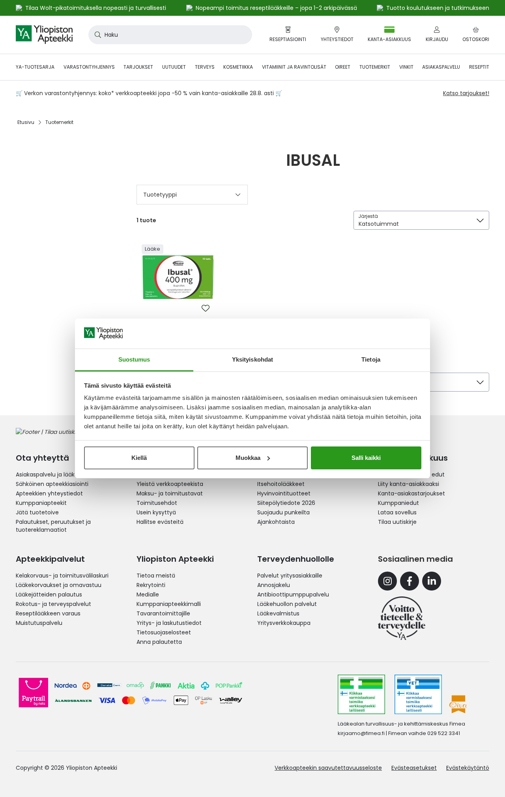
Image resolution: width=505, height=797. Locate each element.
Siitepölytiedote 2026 (286, 503)
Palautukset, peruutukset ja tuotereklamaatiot (53, 526)
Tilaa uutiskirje (397, 522)
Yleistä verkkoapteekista (170, 484)
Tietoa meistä (156, 575)
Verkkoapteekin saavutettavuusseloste (328, 768)
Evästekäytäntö (467, 768)
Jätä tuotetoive (37, 512)
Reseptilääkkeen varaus (48, 613)
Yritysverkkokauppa (283, 623)
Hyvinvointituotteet (283, 493)
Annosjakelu (273, 585)
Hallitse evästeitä (160, 522)
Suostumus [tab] (134, 359)
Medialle (148, 594)
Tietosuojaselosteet (164, 632)
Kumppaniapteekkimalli (169, 604)
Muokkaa (248, 457)
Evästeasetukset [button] (414, 768)
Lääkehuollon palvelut (287, 604)
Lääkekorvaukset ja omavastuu (58, 585)
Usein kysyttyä (156, 512)
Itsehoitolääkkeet (281, 484)
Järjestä (368, 216)
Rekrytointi (151, 585)
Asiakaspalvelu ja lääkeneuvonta (60, 474)
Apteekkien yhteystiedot (49, 493)
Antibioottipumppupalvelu (293, 594)
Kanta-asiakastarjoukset (411, 493)
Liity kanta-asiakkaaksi (408, 484)
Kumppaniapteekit (41, 503)
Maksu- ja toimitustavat (170, 493)
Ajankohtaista (276, 522)
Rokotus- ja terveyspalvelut (53, 604)
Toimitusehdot (157, 503)
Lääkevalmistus (278, 613)
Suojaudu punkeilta (283, 512)
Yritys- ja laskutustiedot (169, 623)
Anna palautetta (159, 642)
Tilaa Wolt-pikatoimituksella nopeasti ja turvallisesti (95, 8)
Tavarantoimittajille (163, 613)
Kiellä (139, 457)
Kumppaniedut (398, 503)
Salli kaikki (366, 457)
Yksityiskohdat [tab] (252, 359)
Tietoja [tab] (370, 359)
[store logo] (44, 34)
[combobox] (170, 34)
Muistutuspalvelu (39, 623)
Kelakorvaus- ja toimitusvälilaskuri (62, 575)
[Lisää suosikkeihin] (205, 308)
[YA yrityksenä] (401, 618)
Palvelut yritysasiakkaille (289, 575)
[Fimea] (361, 694)
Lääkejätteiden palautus (49, 594)
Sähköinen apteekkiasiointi (52, 484)
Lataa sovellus (397, 512)
